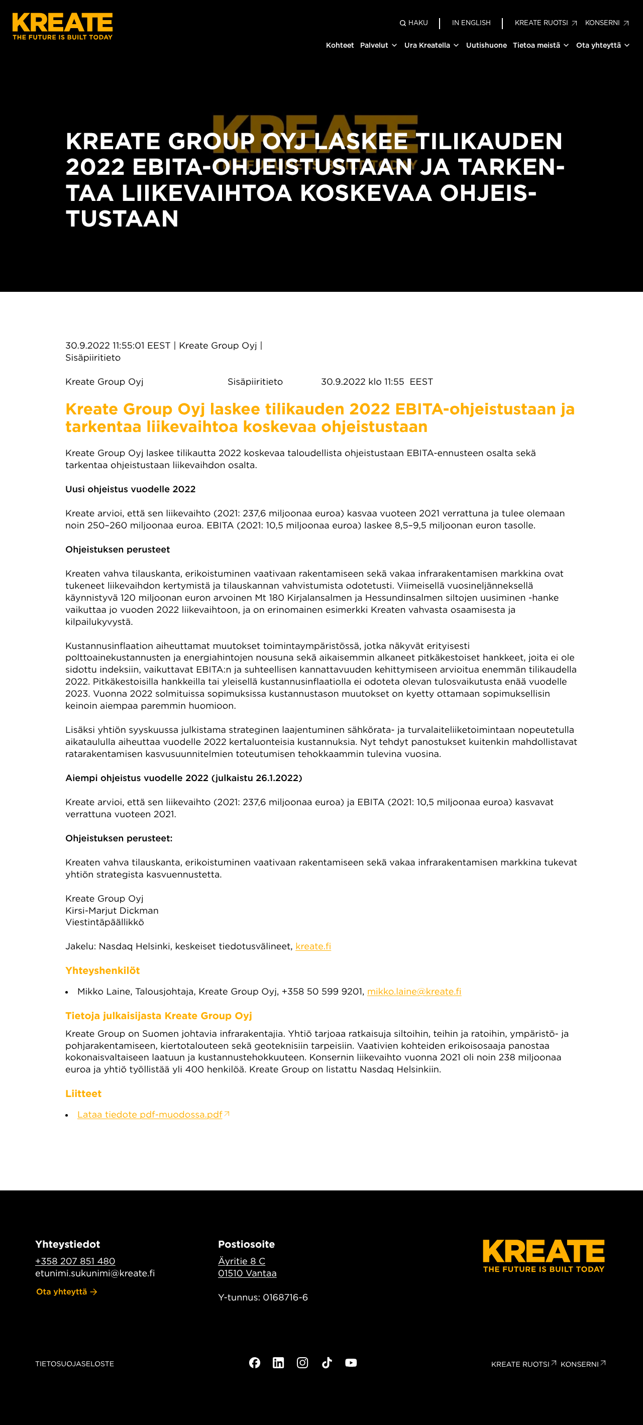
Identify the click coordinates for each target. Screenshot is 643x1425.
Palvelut (374, 45)
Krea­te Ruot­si (520, 1365)
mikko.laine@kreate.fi (414, 991)
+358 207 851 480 (75, 1261)
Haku (418, 23)
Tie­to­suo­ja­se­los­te (74, 1364)
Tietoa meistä (536, 45)
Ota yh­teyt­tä (61, 1291)
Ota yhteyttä (598, 45)
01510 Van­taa (247, 1273)
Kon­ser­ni (580, 1365)
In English (471, 23)
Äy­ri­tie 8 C (241, 1261)
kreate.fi (313, 946)
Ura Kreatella (427, 45)
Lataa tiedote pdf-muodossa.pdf (150, 1115)
